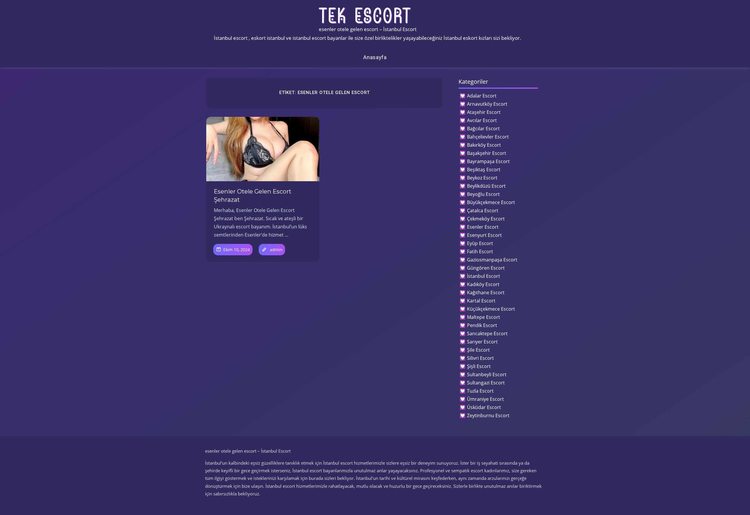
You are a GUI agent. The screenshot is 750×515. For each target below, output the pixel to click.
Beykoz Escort (482, 177)
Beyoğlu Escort (483, 194)
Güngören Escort (486, 268)
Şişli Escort (479, 366)
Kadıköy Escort (483, 284)
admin (276, 249)
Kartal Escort (481, 300)
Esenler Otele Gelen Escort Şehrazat (252, 195)
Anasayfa (375, 57)
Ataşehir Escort (484, 112)
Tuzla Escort (480, 391)
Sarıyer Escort (482, 341)
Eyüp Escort (480, 243)
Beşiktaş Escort (483, 169)
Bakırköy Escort (484, 145)
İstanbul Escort (483, 276)
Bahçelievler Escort (488, 137)
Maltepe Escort (483, 317)
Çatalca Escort (482, 210)
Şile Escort (478, 350)
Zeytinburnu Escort (488, 415)
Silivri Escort (480, 358)
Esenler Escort (483, 227)
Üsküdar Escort (484, 407)
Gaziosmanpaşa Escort (492, 259)
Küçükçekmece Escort (491, 309)
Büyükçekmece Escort (491, 202)
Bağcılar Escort (483, 128)
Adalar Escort (482, 96)
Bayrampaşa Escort (488, 161)
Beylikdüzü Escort (486, 186)
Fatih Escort (480, 251)
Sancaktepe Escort (487, 333)
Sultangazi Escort (486, 382)
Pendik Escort (482, 325)
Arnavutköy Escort (487, 104)
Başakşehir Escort (486, 153)
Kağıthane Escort (485, 292)
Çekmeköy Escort (486, 218)
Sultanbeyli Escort (487, 374)
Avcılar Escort (482, 120)
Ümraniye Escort (485, 399)
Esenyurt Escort (484, 235)
